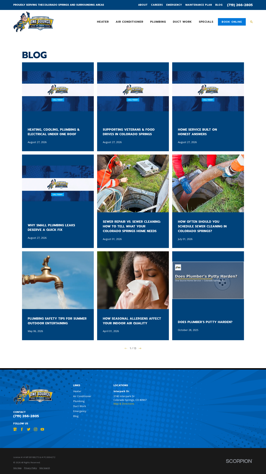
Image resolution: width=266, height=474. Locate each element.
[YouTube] (42, 429)
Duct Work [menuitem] (182, 22)
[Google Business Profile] (15, 429)
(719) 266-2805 (240, 4)
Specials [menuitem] (206, 22)
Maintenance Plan (198, 5)
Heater (77, 391)
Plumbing (79, 401)
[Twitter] (28, 429)
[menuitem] (17, 468)
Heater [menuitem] (103, 22)
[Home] (33, 21)
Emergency (174, 5)
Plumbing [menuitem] (158, 22)
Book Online (232, 22)
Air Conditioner (82, 396)
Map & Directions (123, 403)
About (143, 5)
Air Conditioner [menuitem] (129, 22)
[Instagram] (35, 429)
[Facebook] (22, 429)
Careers (157, 5)
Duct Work (79, 406)
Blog (218, 5)
